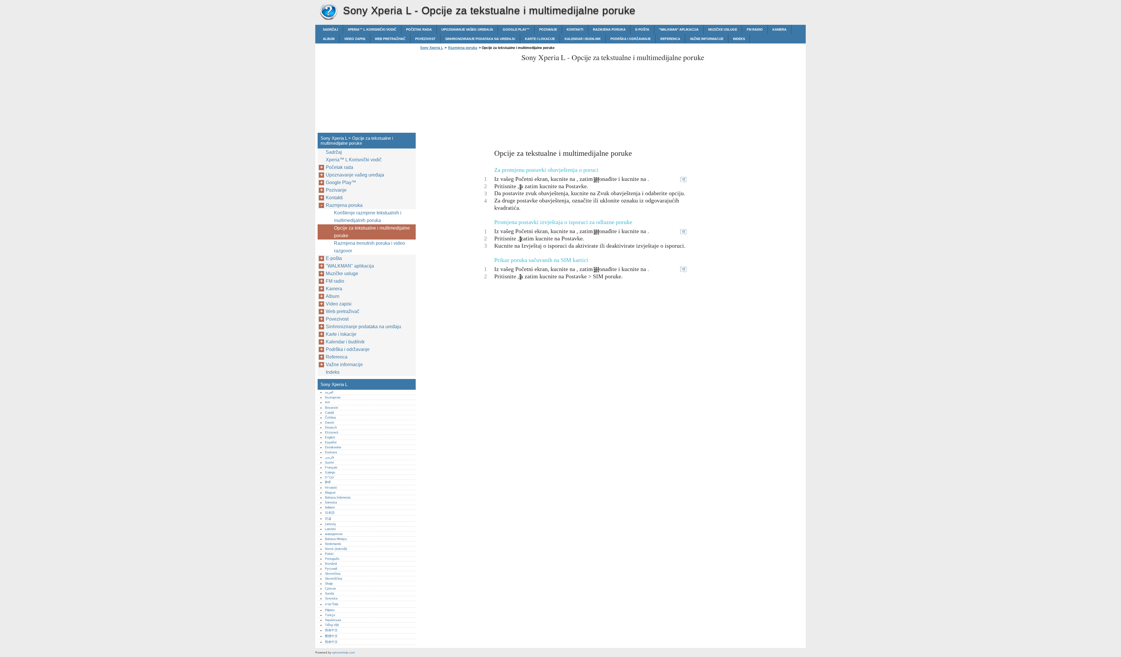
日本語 (330, 512)
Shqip (329, 583)
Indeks (739, 39)
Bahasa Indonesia (337, 497)
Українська (333, 620)
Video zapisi (354, 39)
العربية (329, 392)
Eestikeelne (333, 447)
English (330, 437)
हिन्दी (327, 482)
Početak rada (419, 29)
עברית (329, 477)
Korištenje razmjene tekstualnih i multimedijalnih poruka (367, 216)
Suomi (329, 462)
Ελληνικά (331, 432)
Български (332, 397)
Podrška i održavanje (630, 39)
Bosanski (331, 407)
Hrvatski (331, 487)
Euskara (331, 452)
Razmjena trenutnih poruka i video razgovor (369, 247)
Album (329, 39)
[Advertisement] (468, 93)
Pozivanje (548, 29)
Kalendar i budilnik (583, 39)
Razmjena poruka (609, 29)
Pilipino (330, 610)
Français (331, 467)
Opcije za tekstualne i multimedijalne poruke (372, 232)
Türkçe (330, 615)
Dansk (329, 422)
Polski (329, 553)
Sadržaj (330, 29)
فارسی (329, 457)
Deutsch (331, 427)
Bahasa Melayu (336, 539)
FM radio (755, 29)
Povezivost (425, 39)
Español (330, 442)
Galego (330, 472)
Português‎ (332, 558)
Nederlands (333, 544)
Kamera (779, 29)
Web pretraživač (390, 39)
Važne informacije (706, 39)
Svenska (331, 598)
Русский (331, 568)
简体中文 (331, 630)
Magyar (330, 492)
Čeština (330, 417)
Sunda (329, 593)
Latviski (330, 529)
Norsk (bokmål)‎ (336, 549)
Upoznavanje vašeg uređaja (467, 29)
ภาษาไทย (331, 604)
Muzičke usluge (722, 29)
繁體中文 (331, 636)
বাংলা (327, 402)
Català (329, 412)
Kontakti (575, 29)
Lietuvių (330, 524)
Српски (330, 588)
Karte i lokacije (540, 39)
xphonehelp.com (343, 652)
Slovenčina (332, 573)
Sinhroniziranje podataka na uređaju (480, 39)
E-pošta (642, 29)
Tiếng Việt (332, 625)
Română (331, 563)
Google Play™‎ (516, 29)
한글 (328, 518)
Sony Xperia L (328, 11)
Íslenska (331, 502)
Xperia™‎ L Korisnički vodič (372, 29)
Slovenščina (333, 578)
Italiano (330, 507)
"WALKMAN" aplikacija (679, 29)
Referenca (670, 39)
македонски (333, 534)
